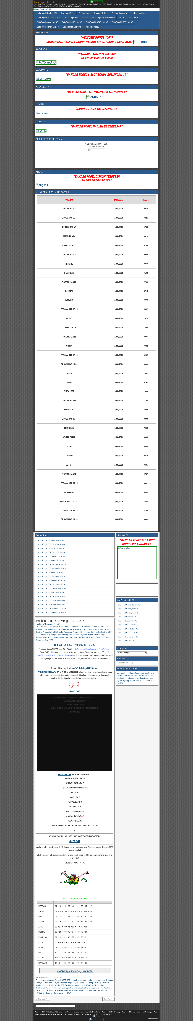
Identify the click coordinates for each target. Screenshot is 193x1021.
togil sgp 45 (127, 681)
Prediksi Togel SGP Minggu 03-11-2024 (51, 608)
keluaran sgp (62, 983)
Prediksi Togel (84, 13)
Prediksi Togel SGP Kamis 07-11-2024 (51, 564)
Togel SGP (100, 637)
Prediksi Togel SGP (43, 637)
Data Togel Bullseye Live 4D (76, 17)
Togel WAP (49, 640)
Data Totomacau (92, 27)
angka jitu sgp (76, 980)
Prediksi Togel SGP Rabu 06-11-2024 (50, 584)
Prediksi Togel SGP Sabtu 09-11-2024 (50, 552)
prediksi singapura (74, 988)
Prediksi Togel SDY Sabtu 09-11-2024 (50, 544)
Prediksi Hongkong (138, 13)
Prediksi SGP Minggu (48, 635)
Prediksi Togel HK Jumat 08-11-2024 (50, 548)
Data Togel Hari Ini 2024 (47, 13)
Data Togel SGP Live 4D (72, 22)
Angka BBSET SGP (62, 980)
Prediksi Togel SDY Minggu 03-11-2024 (51, 612)
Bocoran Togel (77, 627)
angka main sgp (89, 980)
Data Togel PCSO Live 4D (122, 22)
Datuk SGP (104, 627)
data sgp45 (121, 673)
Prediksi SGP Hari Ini (92, 632)
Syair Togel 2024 (68, 13)
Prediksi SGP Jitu (43, 988)
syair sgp (88, 990)
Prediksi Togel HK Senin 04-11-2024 (50, 592)
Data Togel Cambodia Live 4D (49, 17)
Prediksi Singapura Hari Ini (83, 635)
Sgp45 (150, 675)
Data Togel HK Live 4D (72, 27)
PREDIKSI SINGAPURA (48, 672)
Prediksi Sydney (101, 13)
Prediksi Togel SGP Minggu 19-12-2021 (61, 621)
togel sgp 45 (121, 678)
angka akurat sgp (47, 980)
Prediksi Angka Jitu (65, 629)
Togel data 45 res (133, 673)
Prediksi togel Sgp (64, 990)
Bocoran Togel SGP (91, 627)
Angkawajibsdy (143, 678)
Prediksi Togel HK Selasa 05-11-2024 (50, 580)
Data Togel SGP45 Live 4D (97, 22)
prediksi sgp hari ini (99, 985)
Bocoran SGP (66, 627)
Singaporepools (58, 637)
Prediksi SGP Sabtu (58, 988)
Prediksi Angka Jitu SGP (82, 629)
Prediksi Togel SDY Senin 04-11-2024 (50, 600)
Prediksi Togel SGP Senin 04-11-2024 (50, 596)
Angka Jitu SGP (53, 627)
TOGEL (92, 637)
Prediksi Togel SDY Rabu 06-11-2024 (50, 576)
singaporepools (78, 990)
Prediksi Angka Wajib (101, 629)
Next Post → (108, 999)
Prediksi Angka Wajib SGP (46, 632)
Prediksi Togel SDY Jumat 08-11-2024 (50, 556)
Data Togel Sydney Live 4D (103, 17)
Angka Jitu (42, 627)
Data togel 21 (147, 681)
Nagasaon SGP (50, 629)
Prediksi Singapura (119, 13)
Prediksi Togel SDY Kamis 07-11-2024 (51, 568)
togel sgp (46, 993)
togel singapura (57, 993)
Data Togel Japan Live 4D (47, 22)
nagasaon (71, 983)
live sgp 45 (137, 681)
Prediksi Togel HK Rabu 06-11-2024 (49, 572)
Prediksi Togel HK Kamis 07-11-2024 (50, 560)
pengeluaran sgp (95, 983)
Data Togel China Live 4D (129, 17)
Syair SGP (69, 637)
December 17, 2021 (52, 624)
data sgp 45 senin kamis (137, 675)
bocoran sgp (100, 980)
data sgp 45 (131, 678)
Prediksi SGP (78, 632)
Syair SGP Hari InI (81, 637)
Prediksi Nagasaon (64, 632)
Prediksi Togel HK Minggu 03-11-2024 (50, 604)
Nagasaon (40, 629)
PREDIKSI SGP (64, 774)
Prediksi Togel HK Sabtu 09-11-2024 (50, 540)
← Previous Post (42, 999)
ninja (40, 624)
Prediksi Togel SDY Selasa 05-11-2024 (51, 588)
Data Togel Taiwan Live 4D (48, 27)
